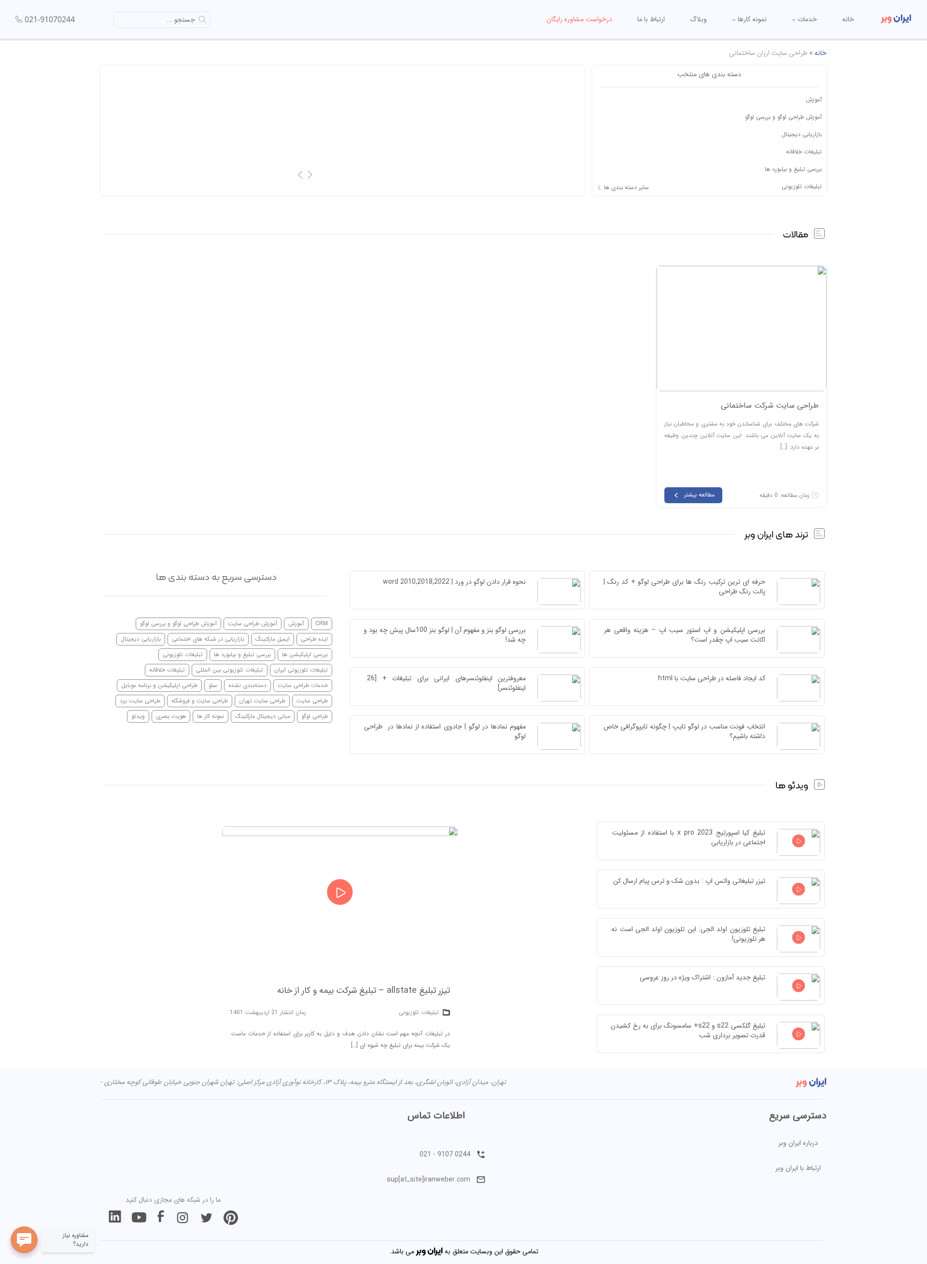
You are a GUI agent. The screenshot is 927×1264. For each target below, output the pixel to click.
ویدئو (138, 716)
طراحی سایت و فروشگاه (199, 700)
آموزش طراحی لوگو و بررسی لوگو (783, 117)
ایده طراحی (314, 639)
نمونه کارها (751, 19)
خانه (848, 19)
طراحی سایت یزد (140, 700)
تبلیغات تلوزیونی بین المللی (229, 669)
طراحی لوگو (314, 716)
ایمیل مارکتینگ (272, 639)
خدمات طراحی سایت (303, 685)
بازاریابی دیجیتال (802, 134)
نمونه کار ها (210, 716)
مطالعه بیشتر (699, 494)
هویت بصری (171, 716)
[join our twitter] (206, 1217)
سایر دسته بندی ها (626, 188)
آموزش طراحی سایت (252, 623)
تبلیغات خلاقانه (804, 151)
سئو (213, 685)
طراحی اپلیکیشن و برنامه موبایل (159, 685)
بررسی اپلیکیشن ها (305, 654)
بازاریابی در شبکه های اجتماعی (208, 639)
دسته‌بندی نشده (247, 685)
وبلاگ (698, 19)
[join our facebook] (161, 1217)
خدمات (806, 19)
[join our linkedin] (115, 1217)
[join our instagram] (182, 1217)
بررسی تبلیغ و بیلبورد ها (793, 169)
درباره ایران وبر (798, 1143)
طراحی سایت (312, 700)
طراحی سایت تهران (262, 700)
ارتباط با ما (651, 19)
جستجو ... (181, 19)
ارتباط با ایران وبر (798, 1168)
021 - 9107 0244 (445, 1154)
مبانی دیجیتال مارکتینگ (262, 716)
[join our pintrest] (231, 1217)
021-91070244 (50, 19)
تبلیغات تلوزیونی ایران (301, 669)
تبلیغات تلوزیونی (802, 186)
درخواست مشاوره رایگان (579, 19)
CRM (321, 623)
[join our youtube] (139, 1217)
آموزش (814, 99)
